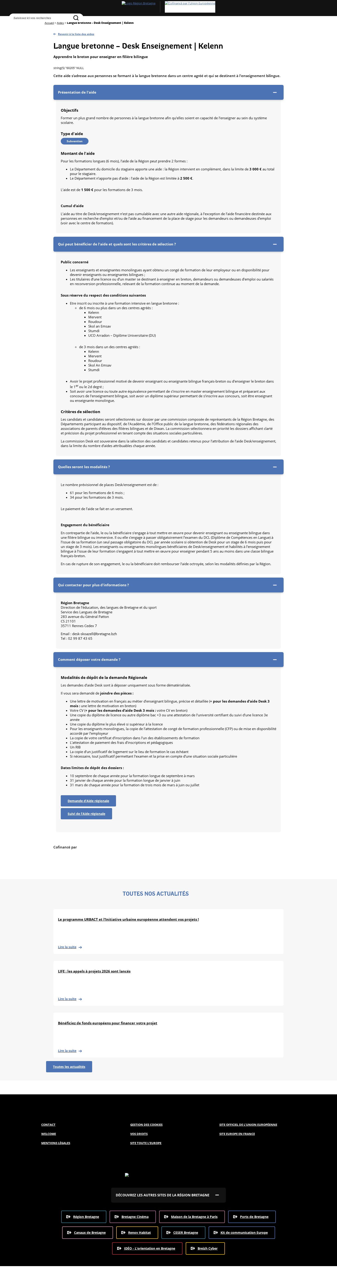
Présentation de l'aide (77, 92)
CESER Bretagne (185, 1232)
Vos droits (139, 1134)
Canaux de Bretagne (90, 1232)
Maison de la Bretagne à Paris (194, 1217)
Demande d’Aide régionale (88, 801)
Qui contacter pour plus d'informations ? (93, 585)
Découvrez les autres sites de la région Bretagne (162, 1195)
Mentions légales (55, 1143)
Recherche (13, 26)
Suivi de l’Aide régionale (86, 814)
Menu (23, 26)
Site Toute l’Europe (145, 1143)
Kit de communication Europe (244, 1232)
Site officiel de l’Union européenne (248, 1125)
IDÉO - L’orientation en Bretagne (149, 1248)
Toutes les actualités (69, 1067)
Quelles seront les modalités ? (84, 466)
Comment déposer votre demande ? (89, 659)
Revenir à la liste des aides (76, 34)
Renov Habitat (139, 1232)
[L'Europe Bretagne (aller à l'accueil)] (168, 7)
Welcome (48, 1134)
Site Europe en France (237, 1134)
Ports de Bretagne (254, 1217)
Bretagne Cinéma (135, 1217)
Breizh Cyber (208, 1248)
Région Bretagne (86, 1217)
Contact (48, 1125)
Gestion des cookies (146, 1125)
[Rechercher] (76, 18)
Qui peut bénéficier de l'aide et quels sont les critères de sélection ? (117, 244)
